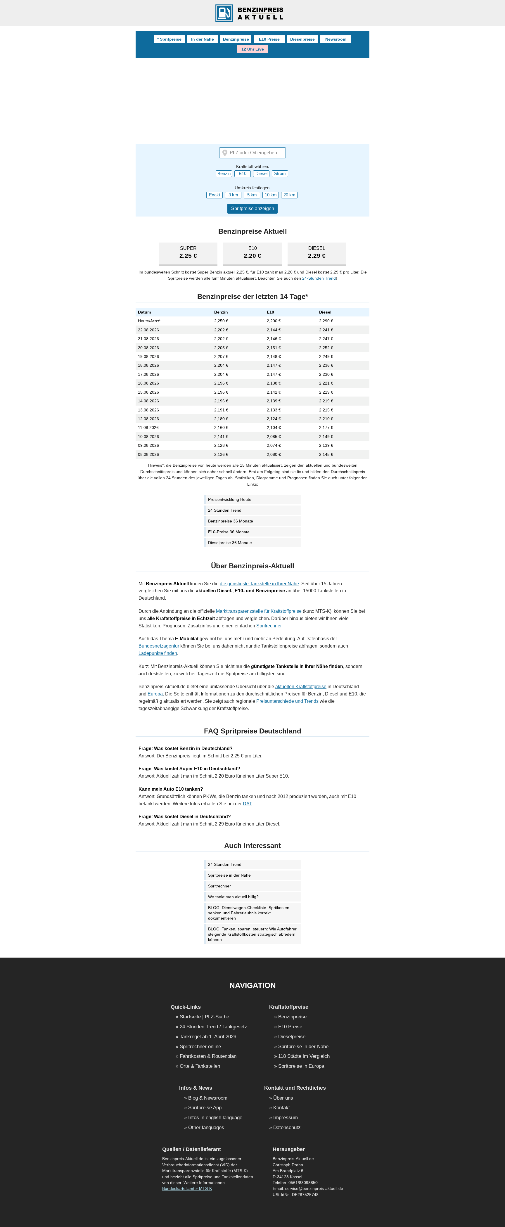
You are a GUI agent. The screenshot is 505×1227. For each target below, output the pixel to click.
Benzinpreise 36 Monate (230, 521)
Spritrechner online (200, 1046)
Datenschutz (287, 1127)
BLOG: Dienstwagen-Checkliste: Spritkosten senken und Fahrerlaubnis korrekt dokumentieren (248, 912)
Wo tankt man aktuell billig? (233, 896)
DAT (247, 803)
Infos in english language (215, 1117)
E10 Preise (269, 39)
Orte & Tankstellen (200, 1066)
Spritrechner (268, 625)
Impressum (285, 1117)
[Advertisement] (252, 102)
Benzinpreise (236, 39)
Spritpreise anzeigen (252, 208)
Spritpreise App (205, 1107)
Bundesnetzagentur (159, 645)
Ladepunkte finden (158, 653)
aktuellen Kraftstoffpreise (300, 686)
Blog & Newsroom (207, 1098)
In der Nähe (202, 39)
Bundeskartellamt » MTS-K (187, 1188)
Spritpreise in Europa (301, 1066)
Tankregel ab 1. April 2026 (208, 1036)
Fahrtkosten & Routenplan (208, 1056)
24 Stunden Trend (224, 510)
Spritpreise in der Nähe (229, 875)
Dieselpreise (302, 39)
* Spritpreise (169, 39)
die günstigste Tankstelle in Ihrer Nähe (259, 583)
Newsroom (335, 39)
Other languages (206, 1127)
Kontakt (281, 1107)
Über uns (283, 1098)
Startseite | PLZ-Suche (204, 1017)
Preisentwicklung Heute (229, 499)
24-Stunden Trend (319, 278)
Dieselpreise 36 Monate (230, 542)
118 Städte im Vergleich (304, 1056)
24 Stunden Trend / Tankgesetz (213, 1026)
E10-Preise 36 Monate (229, 531)
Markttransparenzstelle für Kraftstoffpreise (259, 611)
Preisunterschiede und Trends (287, 701)
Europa (155, 693)
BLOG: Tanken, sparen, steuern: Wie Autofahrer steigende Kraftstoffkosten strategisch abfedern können (252, 934)
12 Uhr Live (252, 49)
